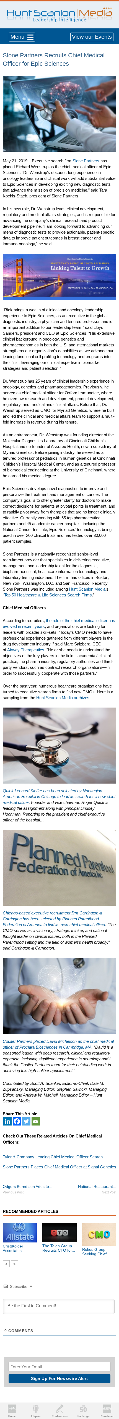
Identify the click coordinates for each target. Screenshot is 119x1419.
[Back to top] (109, 1394)
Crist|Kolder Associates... (14, 1248)
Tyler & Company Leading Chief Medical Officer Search (53, 1156)
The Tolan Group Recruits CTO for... (58, 1248)
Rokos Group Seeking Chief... (96, 1251)
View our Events (92, 37)
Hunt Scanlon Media (87, 589)
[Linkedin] (7, 1121)
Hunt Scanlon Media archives (62, 697)
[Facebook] (17, 1121)
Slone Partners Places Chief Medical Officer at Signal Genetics (59, 1166)
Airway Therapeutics (25, 649)
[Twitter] (26, 1121)
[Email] (36, 1121)
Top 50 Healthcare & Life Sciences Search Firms (48, 595)
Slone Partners (86, 160)
